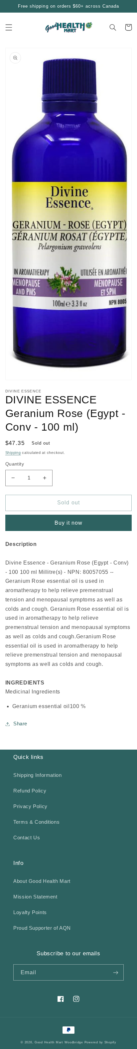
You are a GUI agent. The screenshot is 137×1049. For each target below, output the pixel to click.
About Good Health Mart (41, 881)
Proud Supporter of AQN (42, 928)
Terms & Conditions (36, 822)
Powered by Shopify (100, 1042)
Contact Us (26, 837)
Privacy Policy (30, 806)
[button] (8, 27)
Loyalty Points (30, 912)
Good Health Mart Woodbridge (59, 1042)
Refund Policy (29, 790)
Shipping (13, 453)
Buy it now (69, 523)
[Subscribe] (115, 972)
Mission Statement (35, 896)
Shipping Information (37, 775)
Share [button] (20, 723)
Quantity (14, 464)
